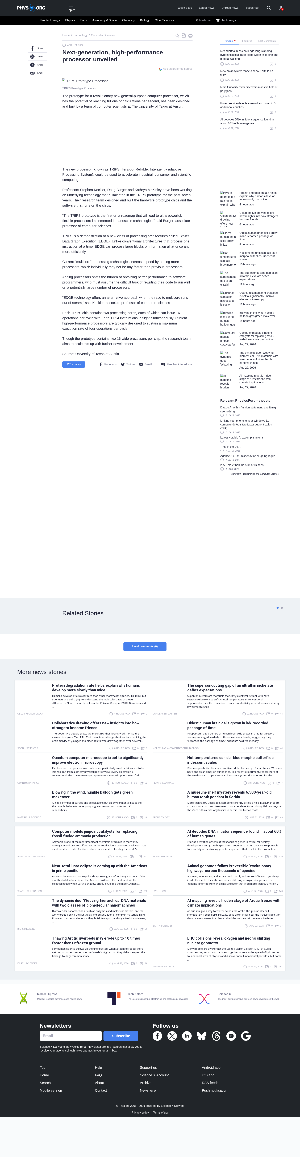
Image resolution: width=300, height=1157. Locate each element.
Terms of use (161, 1112)
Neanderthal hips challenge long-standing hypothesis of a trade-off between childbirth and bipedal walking (249, 55)
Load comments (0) (145, 646)
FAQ (98, 1075)
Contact (101, 1090)
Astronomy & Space (104, 20)
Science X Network (172, 1105)
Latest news (207, 7)
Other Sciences (164, 20)
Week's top (185, 7)
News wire (148, 1090)
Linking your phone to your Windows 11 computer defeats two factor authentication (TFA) (246, 424)
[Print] (190, 35)
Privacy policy (140, 1112)
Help (98, 1067)
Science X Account (154, 1075)
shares (73, 364)
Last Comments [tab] (267, 40)
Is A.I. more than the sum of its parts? (242, 465)
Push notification (214, 1090)
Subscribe (252, 7)
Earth (83, 20)
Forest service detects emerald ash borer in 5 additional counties (248, 105)
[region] (249, 91)
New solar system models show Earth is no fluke (246, 73)
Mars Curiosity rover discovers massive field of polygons (248, 89)
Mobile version (51, 1090)
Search (45, 1083)
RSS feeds (210, 1083)
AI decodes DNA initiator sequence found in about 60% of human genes (247, 121)
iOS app (208, 1075)
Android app (211, 1067)
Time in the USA (230, 446)
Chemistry (128, 20)
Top (42, 1067)
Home (44, 1075)
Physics (70, 20)
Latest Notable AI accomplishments (242, 437)
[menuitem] (50, 20)
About (99, 1083)
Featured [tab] (247, 40)
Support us (148, 1067)
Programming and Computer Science (260, 474)
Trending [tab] (228, 40)
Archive (145, 1083)
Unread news (230, 7)
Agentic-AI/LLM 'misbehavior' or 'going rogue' (248, 455)
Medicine (205, 20)
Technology (228, 20)
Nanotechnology (50, 20)
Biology (144, 20)
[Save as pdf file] (184, 35)
